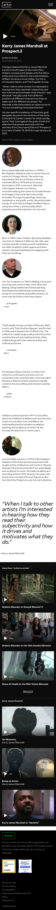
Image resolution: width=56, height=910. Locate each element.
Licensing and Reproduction (16, 893)
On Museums (9, 739)
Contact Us (8, 900)
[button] (28, 25)
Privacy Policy (9, 886)
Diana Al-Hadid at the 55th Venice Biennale (25, 684)
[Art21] (6, 4)
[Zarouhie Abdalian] (12, 224)
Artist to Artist (10, 57)
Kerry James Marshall (13, 170)
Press (5, 897)
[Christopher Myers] (12, 358)
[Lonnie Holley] (12, 445)
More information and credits (17, 140)
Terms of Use (9, 882)
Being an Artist (10, 781)
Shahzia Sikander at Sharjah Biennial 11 (22, 607)
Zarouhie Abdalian (41, 238)
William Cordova (10, 415)
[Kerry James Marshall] (12, 157)
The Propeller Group (12, 325)
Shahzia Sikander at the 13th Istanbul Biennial (26, 645)
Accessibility (8, 889)
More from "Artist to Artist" (16, 568)
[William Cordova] (12, 402)
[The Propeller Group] (12, 312)
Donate (8, 835)
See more (28, 691)
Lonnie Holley (9, 459)
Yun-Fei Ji (7, 281)
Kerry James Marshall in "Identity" (20, 822)
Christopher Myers (12, 372)
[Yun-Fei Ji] (12, 268)
